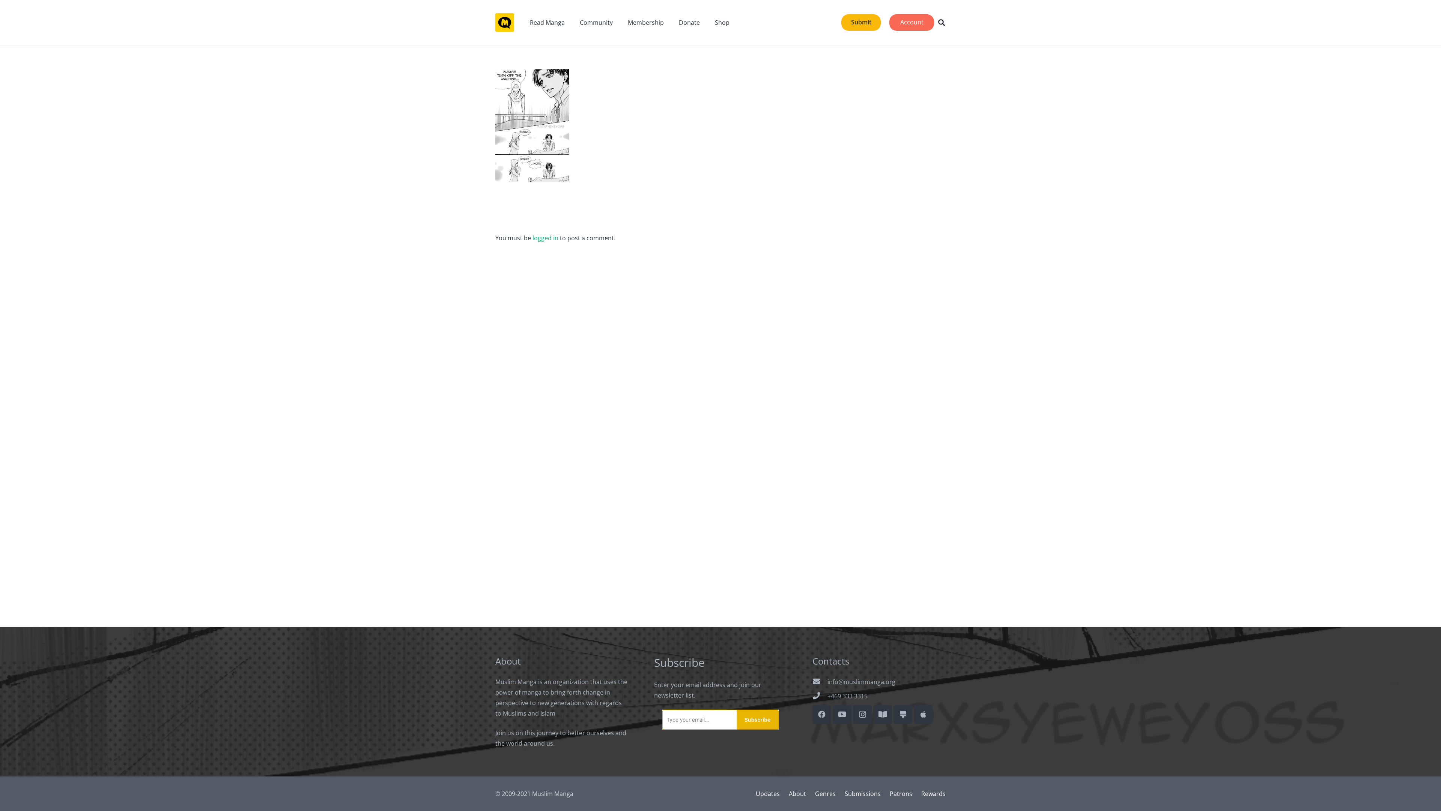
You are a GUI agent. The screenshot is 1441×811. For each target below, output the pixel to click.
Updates (768, 794)
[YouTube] (842, 714)
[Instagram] (862, 714)
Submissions (863, 794)
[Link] (504, 22)
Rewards (933, 794)
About (797, 794)
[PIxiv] (902, 714)
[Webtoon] (882, 714)
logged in (545, 238)
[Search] (941, 22)
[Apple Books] (923, 714)
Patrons (901, 794)
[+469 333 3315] (819, 696)
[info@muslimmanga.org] (819, 682)
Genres (825, 794)
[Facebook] (821, 714)
